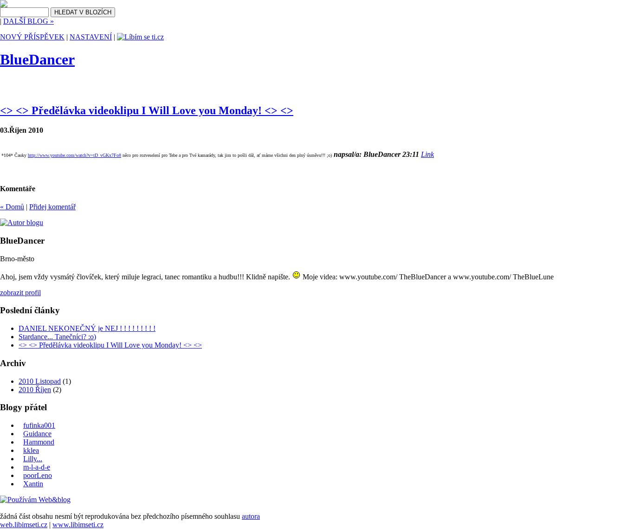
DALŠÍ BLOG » (28, 21)
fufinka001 (39, 425)
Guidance (37, 434)
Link (427, 154)
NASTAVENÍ (91, 37)
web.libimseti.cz (23, 525)
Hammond (38, 442)
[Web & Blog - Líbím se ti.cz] (3, 5)
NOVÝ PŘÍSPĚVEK (32, 37)
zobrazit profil (20, 293)
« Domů (12, 207)
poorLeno (37, 475)
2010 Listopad (40, 381)
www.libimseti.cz (78, 525)
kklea (31, 450)
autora (251, 516)
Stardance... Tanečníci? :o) (57, 337)
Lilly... (32, 459)
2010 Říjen (35, 390)
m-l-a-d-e (36, 467)
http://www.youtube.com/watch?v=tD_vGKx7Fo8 (74, 155)
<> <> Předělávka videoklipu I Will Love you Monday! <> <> (146, 110)
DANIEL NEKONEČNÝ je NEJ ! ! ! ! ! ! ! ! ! (87, 328)
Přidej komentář (52, 207)
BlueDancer (37, 59)
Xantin (33, 484)
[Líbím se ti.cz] (140, 37)
